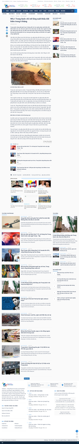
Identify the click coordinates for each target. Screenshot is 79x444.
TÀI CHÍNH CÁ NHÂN (51, 10)
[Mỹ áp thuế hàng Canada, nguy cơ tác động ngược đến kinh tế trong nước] (11, 335)
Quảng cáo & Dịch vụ (72, 440)
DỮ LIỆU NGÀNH (24, 13)
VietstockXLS (5, 425)
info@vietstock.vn (53, 386)
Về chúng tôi (51, 440)
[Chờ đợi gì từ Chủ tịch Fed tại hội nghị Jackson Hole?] (11, 303)
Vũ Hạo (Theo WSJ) (47, 141)
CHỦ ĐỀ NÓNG (5, 13)
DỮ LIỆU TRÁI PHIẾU (47, 13)
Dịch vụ (63, 1)
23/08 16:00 (30, 361)
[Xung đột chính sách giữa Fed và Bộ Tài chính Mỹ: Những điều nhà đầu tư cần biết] (56, 23)
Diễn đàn (55, 1)
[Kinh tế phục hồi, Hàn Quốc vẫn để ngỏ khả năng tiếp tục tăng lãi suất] (56, 263)
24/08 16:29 (62, 53)
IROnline (17, 423)
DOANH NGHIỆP (19, 10)
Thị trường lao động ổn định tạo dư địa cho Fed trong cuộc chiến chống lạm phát (68, 257)
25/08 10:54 (59, 275)
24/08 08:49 (30, 313)
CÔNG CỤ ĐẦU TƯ (55, 13)
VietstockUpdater (18, 425)
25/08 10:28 (62, 45)
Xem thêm (27, 378)
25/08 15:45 (62, 21)
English (72, 1)
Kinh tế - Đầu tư (56, 233)
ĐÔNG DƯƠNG (63, 10)
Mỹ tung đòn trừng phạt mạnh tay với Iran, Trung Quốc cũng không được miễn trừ (68, 32)
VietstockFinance (40, 1)
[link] (72, 11)
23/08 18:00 (30, 345)
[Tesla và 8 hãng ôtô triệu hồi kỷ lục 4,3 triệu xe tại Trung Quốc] (11, 367)
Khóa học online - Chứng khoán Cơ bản (38, 395)
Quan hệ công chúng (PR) (7, 408)
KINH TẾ (40, 10)
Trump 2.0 (15, 144)
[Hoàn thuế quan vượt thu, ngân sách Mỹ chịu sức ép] (11, 319)
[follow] (2, 442)
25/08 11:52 (62, 37)
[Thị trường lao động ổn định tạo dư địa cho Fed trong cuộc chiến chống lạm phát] (56, 255)
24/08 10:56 (30, 297)
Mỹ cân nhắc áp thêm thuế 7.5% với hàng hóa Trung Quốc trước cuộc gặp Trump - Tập (68, 40)
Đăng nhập (68, 1)
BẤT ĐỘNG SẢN (25, 10)
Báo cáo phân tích (6, 415)
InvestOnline (4, 427)
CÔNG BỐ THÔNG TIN (11, 13)
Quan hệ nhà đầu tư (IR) (7, 410)
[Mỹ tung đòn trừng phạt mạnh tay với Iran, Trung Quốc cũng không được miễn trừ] (13, 162)
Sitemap (46, 440)
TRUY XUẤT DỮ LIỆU (62, 13)
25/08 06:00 (59, 288)
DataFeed (4, 423)
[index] (19, 5)
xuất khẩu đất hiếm (26, 174)
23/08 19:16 (30, 329)
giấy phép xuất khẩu (46, 174)
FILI (44, 142)
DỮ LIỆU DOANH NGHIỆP (32, 13)
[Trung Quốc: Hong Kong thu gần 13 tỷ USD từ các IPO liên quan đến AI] (11, 351)
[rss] (74, 1)
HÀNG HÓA (36, 10)
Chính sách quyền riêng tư (61, 440)
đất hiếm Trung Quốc (17, 174)
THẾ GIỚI (45, 10)
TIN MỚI (7, 10)
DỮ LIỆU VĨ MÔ (18, 13)
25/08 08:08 (62, 29)
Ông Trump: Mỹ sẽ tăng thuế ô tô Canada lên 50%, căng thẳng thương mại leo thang (68, 48)
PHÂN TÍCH (57, 10)
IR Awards (59, 1)
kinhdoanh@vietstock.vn (35, 386)
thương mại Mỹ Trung (36, 174)
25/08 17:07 (59, 294)
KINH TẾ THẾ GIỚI (24, 216)
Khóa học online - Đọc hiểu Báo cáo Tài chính (40, 409)
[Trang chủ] (7, 384)
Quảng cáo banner (6, 413)
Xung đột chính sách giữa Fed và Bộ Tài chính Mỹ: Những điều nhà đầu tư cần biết (68, 24)
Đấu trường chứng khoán (48, 1)
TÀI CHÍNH (31, 10)
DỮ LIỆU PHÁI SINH (40, 13)
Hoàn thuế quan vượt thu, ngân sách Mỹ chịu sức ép (36, 315)
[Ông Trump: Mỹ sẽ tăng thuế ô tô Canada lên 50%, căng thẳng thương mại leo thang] (13, 154)
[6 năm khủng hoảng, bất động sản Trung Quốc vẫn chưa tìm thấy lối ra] (56, 55)
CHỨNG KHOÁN (12, 10)
